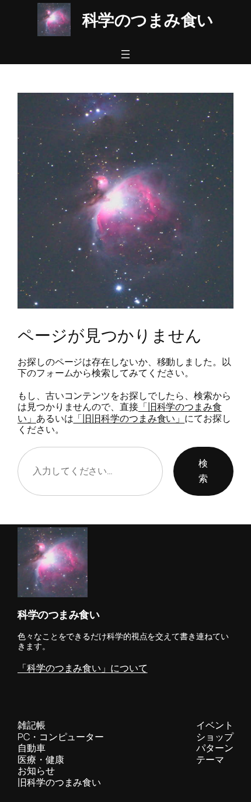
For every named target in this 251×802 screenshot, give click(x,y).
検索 (203, 471)
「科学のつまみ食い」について (83, 667)
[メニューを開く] (125, 54)
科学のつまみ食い (148, 19)
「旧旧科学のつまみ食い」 (128, 418)
